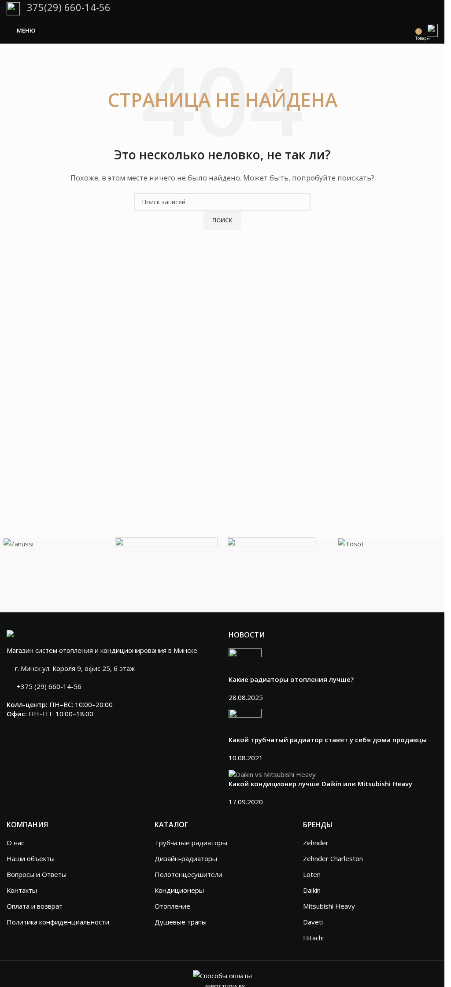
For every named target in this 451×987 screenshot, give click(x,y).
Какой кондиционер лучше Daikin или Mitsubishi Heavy (320, 783)
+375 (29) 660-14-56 (49, 686)
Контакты (22, 890)
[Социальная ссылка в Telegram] (432, 8)
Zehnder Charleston (333, 858)
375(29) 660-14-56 (67, 7)
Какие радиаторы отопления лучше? (291, 679)
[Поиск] (409, 30)
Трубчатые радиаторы (191, 842)
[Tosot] (390, 543)
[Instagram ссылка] (420, 8)
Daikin (312, 890)
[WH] (166, 572)
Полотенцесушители (188, 874)
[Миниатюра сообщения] (245, 660)
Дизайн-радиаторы (186, 858)
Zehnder (316, 842)
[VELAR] (278, 552)
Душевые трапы (181, 921)
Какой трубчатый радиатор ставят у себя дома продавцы (328, 739)
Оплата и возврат (35, 906)
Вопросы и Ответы (37, 874)
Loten (312, 874)
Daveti (313, 921)
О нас (15, 842)
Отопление (172, 906)
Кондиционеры (179, 890)
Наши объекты (31, 858)
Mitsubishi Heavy (329, 906)
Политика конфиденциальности (58, 921)
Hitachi (313, 937)
